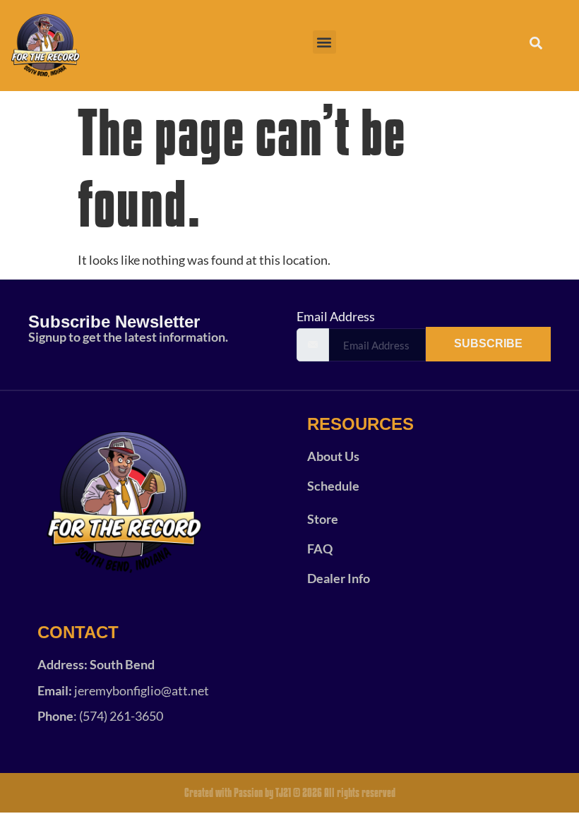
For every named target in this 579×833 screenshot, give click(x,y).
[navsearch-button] (528, 46)
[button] (324, 42)
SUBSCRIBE (488, 343)
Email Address (336, 316)
